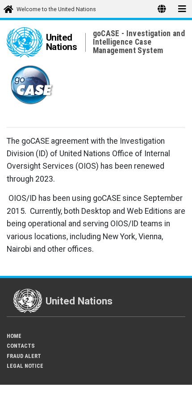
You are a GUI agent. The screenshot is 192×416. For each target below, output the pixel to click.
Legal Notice (25, 365)
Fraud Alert (24, 356)
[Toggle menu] (182, 9)
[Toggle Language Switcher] (162, 9)
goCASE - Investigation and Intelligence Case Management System (139, 42)
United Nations (61, 42)
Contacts (21, 345)
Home (14, 336)
